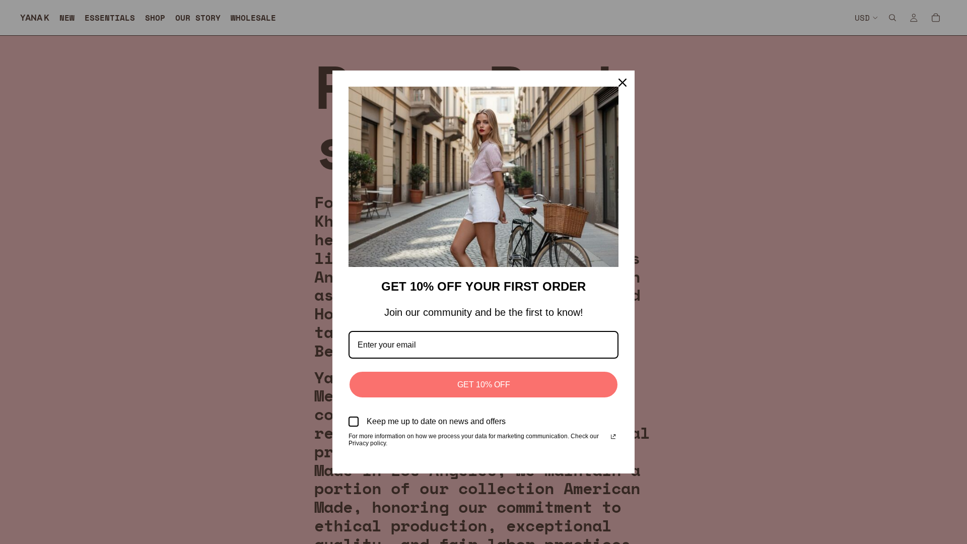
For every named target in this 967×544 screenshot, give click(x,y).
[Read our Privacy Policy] (613, 437)
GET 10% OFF (483, 384)
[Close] (622, 83)
